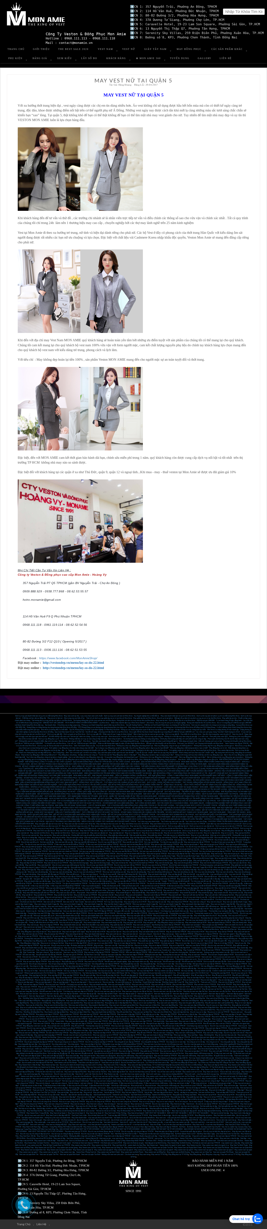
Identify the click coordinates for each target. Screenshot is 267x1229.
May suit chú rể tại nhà (92, 897)
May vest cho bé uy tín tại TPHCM (56, 863)
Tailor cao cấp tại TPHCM (184, 934)
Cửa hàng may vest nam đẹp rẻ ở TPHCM (78, 991)
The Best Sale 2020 (73, 49)
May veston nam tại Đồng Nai (155, 1152)
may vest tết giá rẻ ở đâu (219, 874)
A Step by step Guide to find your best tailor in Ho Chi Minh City (153, 973)
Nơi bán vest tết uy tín (91, 840)
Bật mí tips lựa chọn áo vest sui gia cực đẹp (149, 734)
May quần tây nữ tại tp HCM (137, 1097)
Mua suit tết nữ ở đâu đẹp (128, 888)
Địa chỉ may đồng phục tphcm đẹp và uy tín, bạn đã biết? (149, 748)
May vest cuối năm (114, 890)
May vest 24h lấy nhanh (147, 870)
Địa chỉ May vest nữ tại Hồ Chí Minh (39, 1138)
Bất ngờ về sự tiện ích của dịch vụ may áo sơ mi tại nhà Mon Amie (197, 718)
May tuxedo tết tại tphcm (106, 893)
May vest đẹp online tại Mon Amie (142, 837)
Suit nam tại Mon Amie (206, 1092)
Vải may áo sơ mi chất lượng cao (38, 968)
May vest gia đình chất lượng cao (222, 860)
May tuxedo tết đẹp (138, 893)
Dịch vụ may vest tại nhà (30, 835)
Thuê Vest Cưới (62, 1141)
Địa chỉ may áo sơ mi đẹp (60, 945)
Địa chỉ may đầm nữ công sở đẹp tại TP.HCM (137, 1131)
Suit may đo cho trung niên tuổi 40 (215, 1046)
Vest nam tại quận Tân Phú (49, 1154)
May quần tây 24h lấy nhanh (80, 867)
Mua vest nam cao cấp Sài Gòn (220, 991)
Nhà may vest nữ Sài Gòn (103, 1023)
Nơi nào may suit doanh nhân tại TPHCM (161, 879)
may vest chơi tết (235, 874)
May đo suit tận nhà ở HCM (95, 932)
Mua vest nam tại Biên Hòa (142, 1012)
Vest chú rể (142, 881)
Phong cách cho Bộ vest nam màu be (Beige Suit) (156, 1134)
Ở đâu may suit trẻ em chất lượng (156, 1083)
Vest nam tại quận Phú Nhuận (223, 1152)
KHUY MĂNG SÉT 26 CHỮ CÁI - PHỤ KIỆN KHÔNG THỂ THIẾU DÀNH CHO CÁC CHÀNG (106, 766)
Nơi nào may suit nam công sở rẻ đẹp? (136, 1081)
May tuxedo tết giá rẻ (123, 893)
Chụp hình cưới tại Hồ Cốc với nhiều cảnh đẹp (175, 1136)
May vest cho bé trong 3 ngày (100, 863)
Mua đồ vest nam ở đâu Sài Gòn (50, 991)
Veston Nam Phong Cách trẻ (86, 1152)
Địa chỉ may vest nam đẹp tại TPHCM (223, 1026)
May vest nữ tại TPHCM (192, 927)
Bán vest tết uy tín (180, 840)
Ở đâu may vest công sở (89, 874)
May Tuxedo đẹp (29, 952)
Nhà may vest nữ (45, 936)
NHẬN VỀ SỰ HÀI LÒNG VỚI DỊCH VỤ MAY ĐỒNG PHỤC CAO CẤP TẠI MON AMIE (49, 771)
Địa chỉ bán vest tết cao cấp (73, 840)
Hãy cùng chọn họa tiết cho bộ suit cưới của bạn (144, 727)
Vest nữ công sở (110, 1104)
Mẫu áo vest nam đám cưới (158, 952)
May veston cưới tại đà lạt (34, 1069)
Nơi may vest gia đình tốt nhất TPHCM (76, 854)
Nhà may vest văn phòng (224, 872)
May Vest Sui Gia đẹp (33, 1106)
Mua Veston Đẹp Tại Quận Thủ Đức (37, 1143)
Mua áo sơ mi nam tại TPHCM (218, 1012)
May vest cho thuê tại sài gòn (133, 1143)
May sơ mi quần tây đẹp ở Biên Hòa (32, 1007)
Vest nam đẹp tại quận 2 (73, 996)
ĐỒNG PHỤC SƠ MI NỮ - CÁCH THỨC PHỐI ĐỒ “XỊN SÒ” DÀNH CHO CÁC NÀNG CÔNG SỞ (199, 785)
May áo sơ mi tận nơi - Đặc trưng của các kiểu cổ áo (66, 718)
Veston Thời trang (186, 1138)
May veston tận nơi (54, 932)
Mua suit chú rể (213, 1088)
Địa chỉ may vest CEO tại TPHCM (226, 913)
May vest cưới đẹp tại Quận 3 (31, 1056)
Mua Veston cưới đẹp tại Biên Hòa (56, 1012)
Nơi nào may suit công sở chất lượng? (75, 1081)
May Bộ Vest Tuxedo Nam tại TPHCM (56, 1145)
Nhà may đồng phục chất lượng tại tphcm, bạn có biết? (189, 748)
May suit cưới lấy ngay (35, 897)
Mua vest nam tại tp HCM (207, 1095)
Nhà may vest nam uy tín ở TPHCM (105, 1035)
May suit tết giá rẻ (89, 876)
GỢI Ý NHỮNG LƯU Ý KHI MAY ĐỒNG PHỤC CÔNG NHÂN (164, 769)
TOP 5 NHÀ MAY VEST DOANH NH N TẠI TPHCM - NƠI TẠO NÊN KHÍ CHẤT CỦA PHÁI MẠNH (192, 815)
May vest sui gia (217, 854)
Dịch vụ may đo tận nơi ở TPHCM (148, 831)
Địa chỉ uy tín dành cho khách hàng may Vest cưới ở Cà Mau (81, 1065)
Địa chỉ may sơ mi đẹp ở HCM (202, 943)
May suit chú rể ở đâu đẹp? (89, 1090)
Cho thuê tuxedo (193, 899)
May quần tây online (155, 835)
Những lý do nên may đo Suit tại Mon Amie (152, 750)
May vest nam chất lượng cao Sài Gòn (136, 996)
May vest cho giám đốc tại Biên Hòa (191, 1003)
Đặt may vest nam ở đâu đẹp (111, 955)
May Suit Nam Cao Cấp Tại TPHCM (43, 1092)
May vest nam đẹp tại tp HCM (69, 1099)
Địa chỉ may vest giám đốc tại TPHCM (101, 913)
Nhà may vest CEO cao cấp (158, 913)
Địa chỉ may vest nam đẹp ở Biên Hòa (155, 1010)
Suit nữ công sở (73, 1083)
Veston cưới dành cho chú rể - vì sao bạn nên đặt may (130, 1124)
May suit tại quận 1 (225, 1079)
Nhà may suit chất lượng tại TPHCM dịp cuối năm (63, 888)
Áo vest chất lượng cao (123, 982)
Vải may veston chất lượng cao (125, 971)
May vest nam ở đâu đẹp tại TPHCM (97, 952)
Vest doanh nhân (132, 936)
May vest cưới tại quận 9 (41, 1079)
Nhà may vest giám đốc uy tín (44, 916)
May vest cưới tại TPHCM (81, 890)
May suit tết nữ (27, 895)
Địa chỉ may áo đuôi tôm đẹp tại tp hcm (217, 1131)
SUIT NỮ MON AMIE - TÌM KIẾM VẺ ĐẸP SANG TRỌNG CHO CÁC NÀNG (192, 792)
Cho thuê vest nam (130, 938)
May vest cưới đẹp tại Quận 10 (53, 1056)
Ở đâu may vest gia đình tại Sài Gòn (213, 849)
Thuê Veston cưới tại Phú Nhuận (65, 1062)
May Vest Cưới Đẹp (90, 1127)
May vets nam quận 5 (226, 934)
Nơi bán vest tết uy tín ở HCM (33, 840)
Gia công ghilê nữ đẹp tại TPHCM (153, 1042)
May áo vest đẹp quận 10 (155, 980)
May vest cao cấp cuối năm (66, 893)
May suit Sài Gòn (187, 1030)
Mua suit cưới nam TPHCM (55, 984)
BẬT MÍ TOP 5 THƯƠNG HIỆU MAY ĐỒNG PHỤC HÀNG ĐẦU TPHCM (79, 815)
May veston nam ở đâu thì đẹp (44, 1141)
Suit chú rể (207, 883)
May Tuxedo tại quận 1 (210, 1079)
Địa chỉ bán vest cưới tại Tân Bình (169, 1072)
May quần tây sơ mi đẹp (150, 1014)
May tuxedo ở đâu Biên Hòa (98, 1005)
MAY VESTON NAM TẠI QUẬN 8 (53, 1058)
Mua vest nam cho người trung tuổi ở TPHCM (37, 989)
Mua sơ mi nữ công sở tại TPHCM (45, 1102)
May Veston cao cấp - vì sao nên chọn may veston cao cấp (124, 1074)
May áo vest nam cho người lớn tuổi (80, 1017)
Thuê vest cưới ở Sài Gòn (63, 989)
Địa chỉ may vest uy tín (239, 973)
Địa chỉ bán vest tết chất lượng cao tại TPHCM (117, 840)
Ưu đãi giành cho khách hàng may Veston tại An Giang (36, 1067)
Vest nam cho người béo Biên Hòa (147, 1007)
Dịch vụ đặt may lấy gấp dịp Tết (59, 1053)
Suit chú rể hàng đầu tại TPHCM (111, 1090)
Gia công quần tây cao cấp (130, 964)
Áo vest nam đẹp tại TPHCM (63, 936)
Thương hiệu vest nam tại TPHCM (98, 1026)
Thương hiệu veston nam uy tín (186, 959)
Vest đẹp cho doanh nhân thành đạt (50, 911)
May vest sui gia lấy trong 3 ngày (188, 856)
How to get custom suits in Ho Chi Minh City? (193, 973)
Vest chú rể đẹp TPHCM (164, 1017)
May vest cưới (65, 890)
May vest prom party (132, 929)
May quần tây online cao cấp (118, 835)
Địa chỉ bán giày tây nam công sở (232, 918)
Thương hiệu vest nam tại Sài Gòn (235, 989)
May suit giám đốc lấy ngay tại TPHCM (51, 874)
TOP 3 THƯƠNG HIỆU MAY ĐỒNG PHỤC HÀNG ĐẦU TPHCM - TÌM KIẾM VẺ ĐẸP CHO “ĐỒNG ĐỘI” (77, 819)
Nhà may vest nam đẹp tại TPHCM (93, 1037)
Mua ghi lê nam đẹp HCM (155, 1023)
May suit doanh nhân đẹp (98, 984)
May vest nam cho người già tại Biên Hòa (123, 1005)
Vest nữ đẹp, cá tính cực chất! (47, 1108)
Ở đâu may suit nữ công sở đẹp (184, 1081)
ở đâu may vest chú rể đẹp (40, 886)
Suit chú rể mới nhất (148, 1090)
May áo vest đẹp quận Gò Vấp (45, 980)
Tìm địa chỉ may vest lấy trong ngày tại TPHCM (231, 847)
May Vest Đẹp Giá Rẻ (34, 1111)
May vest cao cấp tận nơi (99, 833)
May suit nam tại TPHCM (209, 936)
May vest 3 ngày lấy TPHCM (47, 870)
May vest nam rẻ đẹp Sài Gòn (111, 996)
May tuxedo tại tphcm (171, 893)
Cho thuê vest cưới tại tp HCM (111, 1143)
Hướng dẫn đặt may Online (58, 1136)
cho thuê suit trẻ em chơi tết (156, 876)
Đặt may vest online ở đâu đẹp (95, 837)
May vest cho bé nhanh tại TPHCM (141, 863)
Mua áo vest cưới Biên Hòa (103, 1007)
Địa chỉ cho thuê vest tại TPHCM (209, 959)
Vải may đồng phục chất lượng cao (213, 966)
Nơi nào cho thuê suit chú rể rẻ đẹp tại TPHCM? (62, 1090)
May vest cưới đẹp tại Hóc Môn (75, 1072)
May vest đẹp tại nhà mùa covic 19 (108, 824)
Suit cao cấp (103, 879)
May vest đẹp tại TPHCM (140, 948)
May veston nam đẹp (185, 916)
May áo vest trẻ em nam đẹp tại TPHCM (139, 1138)
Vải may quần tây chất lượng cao (149, 968)
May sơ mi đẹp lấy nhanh (142, 867)
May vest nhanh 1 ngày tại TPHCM (163, 906)
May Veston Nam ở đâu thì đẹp (29, 1065)
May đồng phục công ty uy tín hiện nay (170, 922)
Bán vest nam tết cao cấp (64, 842)
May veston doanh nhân (92, 922)
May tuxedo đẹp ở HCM (230, 950)
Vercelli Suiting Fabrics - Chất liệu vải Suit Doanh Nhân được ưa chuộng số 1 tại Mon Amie (158, 725)
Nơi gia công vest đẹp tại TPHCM (77, 966)
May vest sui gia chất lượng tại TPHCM (165, 844)
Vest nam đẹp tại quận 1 (91, 996)
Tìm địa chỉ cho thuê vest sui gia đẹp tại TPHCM (94, 849)
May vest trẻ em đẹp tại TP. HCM (171, 1051)
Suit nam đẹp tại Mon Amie (163, 1092)
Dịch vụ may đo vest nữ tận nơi (195, 828)
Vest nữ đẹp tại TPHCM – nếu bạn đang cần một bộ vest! (227, 1099)
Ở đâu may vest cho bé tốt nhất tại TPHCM (69, 844)
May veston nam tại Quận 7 (191, 925)
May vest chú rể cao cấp (232, 890)
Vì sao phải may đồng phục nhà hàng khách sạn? (121, 757)
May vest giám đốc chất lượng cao (207, 906)
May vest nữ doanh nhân (198, 911)
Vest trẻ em (190, 1104)
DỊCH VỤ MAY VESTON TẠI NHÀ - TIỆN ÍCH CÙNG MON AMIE (73, 798)
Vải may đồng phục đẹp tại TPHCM (187, 966)
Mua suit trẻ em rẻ (137, 1085)
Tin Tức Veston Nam (171, 1138)
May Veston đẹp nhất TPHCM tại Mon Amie (83, 1060)
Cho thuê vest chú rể (179, 899)
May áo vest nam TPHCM (197, 955)
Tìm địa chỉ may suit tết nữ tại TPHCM (102, 883)
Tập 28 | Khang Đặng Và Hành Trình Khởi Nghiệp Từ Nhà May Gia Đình (94, 730)
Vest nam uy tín (115, 998)
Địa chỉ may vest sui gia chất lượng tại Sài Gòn (68, 865)
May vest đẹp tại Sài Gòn (163, 936)
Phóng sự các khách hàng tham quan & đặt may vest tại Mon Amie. (144, 730)
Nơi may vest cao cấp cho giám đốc (226, 920)
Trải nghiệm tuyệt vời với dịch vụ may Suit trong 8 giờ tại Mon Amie (192, 750)
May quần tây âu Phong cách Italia (185, 1095)
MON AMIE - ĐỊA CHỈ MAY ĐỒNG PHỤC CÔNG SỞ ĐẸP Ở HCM (155, 762)
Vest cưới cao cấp (153, 881)
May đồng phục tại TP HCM (178, 1154)
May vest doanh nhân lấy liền (109, 909)
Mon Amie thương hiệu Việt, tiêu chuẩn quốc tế (214, 1049)
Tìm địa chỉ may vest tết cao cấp (171, 842)
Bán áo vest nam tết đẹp (54, 840)
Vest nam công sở (153, 911)
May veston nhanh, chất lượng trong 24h (199, 1053)
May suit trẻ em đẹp (231, 1085)
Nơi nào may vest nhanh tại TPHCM (35, 851)
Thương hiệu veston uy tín (203, 913)
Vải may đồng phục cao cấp (235, 966)
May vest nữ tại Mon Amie (166, 1099)
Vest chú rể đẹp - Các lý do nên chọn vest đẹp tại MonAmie (170, 1124)
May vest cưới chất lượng (187, 1056)
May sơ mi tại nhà (227, 833)
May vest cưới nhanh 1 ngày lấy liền (60, 906)
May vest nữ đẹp (59, 1138)
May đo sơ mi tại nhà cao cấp (152, 833)
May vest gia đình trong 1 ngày (225, 858)
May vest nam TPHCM (28, 987)
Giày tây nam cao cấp (135, 918)
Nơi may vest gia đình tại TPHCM (103, 854)
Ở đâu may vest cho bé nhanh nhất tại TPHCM (102, 844)
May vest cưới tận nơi (113, 934)
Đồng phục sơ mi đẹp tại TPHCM (206, 934)
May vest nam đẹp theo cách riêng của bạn (110, 1099)
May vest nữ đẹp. (87, 1099)
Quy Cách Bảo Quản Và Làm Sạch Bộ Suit (69, 732)
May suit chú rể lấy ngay (126, 897)
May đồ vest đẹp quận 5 (181, 975)
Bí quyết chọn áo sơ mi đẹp (223, 1056)
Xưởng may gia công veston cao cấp (216, 952)
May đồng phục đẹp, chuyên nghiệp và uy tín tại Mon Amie (118, 759)
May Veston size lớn (194, 1145)
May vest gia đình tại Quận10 (32, 847)
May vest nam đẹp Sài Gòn (183, 996)
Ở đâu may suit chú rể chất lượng (130, 1083)
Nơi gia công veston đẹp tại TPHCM (103, 966)
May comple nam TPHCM (69, 1014)
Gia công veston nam (59, 1044)
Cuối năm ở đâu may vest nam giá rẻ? (51, 899)
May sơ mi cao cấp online (200, 835)
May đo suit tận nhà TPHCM (176, 932)
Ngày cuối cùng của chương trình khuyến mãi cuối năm (87, 750)
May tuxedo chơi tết (221, 893)
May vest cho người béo (232, 1021)
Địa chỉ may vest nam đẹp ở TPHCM (40, 1028)
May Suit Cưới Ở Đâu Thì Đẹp (115, 1113)
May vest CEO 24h (46, 909)
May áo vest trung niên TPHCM (224, 1030)
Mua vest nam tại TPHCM (89, 1014)
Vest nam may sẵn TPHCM (73, 952)
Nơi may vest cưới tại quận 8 (61, 1079)
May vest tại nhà (135, 826)
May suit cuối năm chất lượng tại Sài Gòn (219, 895)
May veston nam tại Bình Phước (132, 1152)
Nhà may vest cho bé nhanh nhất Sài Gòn (131, 854)
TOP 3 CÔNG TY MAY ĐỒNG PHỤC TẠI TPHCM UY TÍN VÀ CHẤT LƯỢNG (79, 778)
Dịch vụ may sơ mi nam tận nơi (43, 828)
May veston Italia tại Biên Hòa (57, 1007)
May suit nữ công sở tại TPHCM (232, 1081)
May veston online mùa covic (101, 826)
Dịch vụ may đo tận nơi (190, 831)
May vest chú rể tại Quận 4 (144, 1079)
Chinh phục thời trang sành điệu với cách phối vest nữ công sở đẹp (183, 739)
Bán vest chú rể (68, 902)
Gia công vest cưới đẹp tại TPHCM (170, 1040)
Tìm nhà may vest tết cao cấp (201, 881)
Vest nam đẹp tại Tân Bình (69, 994)
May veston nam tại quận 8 (123, 1150)
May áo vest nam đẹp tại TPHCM (35, 961)
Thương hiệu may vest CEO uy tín (181, 913)
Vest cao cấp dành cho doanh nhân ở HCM (78, 911)
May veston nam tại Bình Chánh (108, 1152)
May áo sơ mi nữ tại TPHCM (121, 1030)
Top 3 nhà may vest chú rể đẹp (196, 821)
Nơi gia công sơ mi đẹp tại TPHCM (234, 964)
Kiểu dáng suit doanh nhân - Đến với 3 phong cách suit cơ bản (200, 741)
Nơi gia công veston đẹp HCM (128, 966)
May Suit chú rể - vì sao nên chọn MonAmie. (75, 1076)
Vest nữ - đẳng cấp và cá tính (79, 1108)
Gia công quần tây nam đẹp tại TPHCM (105, 964)
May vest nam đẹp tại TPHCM (216, 1028)
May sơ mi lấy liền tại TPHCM (163, 867)
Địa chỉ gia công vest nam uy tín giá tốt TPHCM (140, 1040)
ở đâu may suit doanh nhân (136, 879)
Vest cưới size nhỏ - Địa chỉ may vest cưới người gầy (154, 1120)
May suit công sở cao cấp (145, 897)
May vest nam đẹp (58, 913)
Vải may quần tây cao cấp (171, 968)
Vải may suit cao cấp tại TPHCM (50, 971)
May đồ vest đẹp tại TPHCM (29, 978)
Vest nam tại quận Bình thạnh (70, 1154)
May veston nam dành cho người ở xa (215, 1145)
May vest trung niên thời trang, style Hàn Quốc (158, 1046)
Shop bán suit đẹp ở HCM (102, 1033)
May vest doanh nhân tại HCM (196, 922)
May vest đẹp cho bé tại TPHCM (31, 863)
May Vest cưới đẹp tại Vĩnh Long (215, 1065)
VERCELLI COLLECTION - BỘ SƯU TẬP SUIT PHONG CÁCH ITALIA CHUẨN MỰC (51, 789)
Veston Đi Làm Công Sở (121, 1095)
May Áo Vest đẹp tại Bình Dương (209, 1111)
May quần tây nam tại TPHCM (121, 925)
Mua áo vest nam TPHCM (237, 1028)
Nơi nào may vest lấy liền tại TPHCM (125, 851)
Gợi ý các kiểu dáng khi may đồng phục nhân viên (86, 757)
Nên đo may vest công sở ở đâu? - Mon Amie (75, 741)
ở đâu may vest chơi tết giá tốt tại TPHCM (65, 886)
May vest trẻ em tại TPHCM (141, 1104)
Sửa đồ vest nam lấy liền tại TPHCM (49, 955)
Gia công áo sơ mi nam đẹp (176, 1042)
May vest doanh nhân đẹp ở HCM (197, 909)
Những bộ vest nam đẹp (153, 955)
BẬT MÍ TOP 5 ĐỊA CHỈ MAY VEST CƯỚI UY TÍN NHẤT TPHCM (131, 815)
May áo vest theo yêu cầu (177, 978)
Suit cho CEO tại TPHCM (70, 879)
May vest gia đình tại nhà (139, 860)
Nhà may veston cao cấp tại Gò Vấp (132, 1076)
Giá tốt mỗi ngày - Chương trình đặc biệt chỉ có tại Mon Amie (107, 732)
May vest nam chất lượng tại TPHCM (188, 1033)
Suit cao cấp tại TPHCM (117, 879)
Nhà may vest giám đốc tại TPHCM (139, 916)
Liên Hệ (226, 58)
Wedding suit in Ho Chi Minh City (69, 973)
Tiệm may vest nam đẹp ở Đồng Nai (192, 1005)
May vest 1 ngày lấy (81, 870)
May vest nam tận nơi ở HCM (32, 934)
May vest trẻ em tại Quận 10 (33, 927)
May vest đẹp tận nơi (116, 833)
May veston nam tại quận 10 (49, 1152)
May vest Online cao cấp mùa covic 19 (46, 826)
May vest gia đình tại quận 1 (53, 847)
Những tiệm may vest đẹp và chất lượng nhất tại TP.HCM (122, 1044)
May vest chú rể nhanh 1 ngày (116, 906)
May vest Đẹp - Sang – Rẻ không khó (201, 1035)
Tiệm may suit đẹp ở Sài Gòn (90, 1044)
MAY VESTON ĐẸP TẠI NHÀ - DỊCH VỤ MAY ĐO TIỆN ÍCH (193, 817)
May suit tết (143, 874)
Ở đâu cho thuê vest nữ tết (111, 886)
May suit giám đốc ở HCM (132, 922)
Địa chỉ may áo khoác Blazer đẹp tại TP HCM (104, 1131)
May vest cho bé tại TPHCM (74, 847)
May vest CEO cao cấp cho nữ (44, 831)
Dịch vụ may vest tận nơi (80, 833)
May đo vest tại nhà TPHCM (54, 934)
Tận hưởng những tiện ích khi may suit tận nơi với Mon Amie (94, 720)
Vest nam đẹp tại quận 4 (37, 996)
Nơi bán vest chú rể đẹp (106, 1106)
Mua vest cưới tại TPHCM (91, 888)
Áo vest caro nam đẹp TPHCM (141, 1021)
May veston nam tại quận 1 (28, 1152)
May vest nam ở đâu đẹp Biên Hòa (81, 1007)
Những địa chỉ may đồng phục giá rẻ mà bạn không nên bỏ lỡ (75, 759)
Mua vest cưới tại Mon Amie (30, 1058)
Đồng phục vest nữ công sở (121, 950)
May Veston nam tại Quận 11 (83, 1150)
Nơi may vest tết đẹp (151, 842)
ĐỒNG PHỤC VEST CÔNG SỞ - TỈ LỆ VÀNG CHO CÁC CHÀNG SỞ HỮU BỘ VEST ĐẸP (112, 782)
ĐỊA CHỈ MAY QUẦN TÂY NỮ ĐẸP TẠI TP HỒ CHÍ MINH (162, 1129)
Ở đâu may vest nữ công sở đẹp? (216, 1102)
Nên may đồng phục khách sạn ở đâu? (192, 757)
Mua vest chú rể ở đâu (110, 888)
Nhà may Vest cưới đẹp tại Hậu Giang (99, 1067)
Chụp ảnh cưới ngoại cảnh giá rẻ (203, 1136)
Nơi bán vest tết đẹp (47, 842)
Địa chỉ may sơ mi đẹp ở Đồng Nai (100, 1000)
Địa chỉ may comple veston (164, 959)
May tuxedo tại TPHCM (80, 950)
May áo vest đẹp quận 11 (136, 980)
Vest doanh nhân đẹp (138, 911)
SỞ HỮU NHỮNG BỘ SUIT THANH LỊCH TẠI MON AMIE (186, 812)
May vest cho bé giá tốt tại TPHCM (186, 863)
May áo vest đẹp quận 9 (173, 980)
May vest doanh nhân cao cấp (111, 922)
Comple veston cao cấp (78, 957)
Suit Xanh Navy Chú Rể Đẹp (141, 1095)
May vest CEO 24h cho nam (110, 831)
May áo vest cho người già (60, 1023)
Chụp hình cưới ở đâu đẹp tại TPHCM (117, 1136)
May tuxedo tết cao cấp (154, 893)
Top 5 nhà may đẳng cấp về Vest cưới (183, 1062)
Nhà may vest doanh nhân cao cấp (68, 916)
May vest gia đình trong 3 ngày (203, 858)
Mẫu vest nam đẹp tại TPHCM (136, 952)
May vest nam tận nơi (130, 934)
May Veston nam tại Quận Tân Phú (161, 1147)
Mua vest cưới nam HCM (165, 987)
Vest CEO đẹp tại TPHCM (103, 911)
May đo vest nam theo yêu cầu (225, 1035)
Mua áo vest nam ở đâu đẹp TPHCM (32, 1033)
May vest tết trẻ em (207, 888)
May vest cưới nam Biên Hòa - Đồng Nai (214, 1000)
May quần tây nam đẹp (194, 1097)
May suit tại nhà (211, 932)
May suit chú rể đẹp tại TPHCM (229, 982)
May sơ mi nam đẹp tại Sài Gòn (125, 943)
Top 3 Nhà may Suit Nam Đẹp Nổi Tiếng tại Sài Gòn (216, 1062)
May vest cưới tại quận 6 (103, 1079)
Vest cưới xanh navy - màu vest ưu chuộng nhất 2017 (164, 1074)
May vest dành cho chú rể (151, 909)
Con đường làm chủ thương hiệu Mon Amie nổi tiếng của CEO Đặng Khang (189, 727)
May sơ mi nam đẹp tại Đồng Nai (125, 1000)
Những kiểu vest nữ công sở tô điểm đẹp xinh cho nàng (38, 741)
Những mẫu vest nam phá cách (112, 1154)
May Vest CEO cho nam (122, 828)
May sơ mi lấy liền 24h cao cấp (121, 867)
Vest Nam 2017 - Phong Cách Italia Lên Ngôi (161, 1141)
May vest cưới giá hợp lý (142, 925)
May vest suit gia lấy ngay (201, 854)
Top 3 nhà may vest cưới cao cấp (172, 821)
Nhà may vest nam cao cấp (49, 994)
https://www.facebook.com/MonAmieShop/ (68, 658)
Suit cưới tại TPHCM (194, 883)
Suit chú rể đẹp (161, 1090)
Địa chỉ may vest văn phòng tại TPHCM (87, 872)
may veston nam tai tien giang (67, 1147)
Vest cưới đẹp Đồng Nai (169, 1005)
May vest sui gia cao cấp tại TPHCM (197, 842)
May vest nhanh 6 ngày (52, 858)
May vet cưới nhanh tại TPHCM (165, 1056)
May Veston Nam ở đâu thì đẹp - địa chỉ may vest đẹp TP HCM (171, 1115)
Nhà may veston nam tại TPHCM (165, 916)
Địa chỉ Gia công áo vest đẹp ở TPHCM (99, 1042)
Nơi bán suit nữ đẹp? (184, 1090)
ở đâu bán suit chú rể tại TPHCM (178, 886)
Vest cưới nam (207, 957)
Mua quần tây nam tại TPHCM (188, 1108)
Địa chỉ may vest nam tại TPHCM (220, 945)
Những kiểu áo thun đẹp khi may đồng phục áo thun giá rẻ (214, 746)
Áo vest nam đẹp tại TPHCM (226, 1136)
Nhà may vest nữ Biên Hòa (77, 1005)
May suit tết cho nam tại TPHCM (85, 895)
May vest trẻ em (234, 941)
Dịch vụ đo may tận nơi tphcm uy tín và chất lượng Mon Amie (217, 716)
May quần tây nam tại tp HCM (158, 1097)
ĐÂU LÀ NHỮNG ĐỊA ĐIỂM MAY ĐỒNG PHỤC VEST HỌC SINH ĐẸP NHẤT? (49, 782)
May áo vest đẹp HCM (214, 978)
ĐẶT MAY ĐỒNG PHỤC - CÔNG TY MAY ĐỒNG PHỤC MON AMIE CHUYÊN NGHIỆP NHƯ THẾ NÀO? (186, 775)
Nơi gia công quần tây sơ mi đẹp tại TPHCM (149, 1037)
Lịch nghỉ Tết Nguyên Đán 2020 (202, 837)
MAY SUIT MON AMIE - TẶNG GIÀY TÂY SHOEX (227, 812)
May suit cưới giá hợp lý (53, 897)
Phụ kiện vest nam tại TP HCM (76, 1131)
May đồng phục (195, 1154)
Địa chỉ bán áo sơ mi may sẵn (192, 941)
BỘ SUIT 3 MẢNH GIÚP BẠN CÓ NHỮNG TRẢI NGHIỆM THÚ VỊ (46, 766)
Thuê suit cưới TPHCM (208, 982)
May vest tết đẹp (169, 847)
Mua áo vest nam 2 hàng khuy (163, 1033)
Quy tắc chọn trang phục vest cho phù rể (217, 734)
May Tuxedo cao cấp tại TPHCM (47, 950)
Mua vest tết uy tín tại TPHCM (162, 840)
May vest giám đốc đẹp (218, 909)
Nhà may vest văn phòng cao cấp (114, 872)
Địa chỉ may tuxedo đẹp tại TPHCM (117, 948)
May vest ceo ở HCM (135, 920)
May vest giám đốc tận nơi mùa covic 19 (49, 824)
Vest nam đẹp (127, 998)
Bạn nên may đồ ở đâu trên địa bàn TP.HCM (76, 1051)
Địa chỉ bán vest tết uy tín (30, 842)
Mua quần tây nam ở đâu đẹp (29, 1097)
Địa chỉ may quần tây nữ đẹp (178, 938)
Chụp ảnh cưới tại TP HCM (230, 1154)
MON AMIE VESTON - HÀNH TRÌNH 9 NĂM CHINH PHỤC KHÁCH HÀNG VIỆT (211, 762)
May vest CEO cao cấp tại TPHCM (52, 918)
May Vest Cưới (42, 1136)
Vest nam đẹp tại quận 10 (162, 994)
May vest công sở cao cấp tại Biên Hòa (107, 1010)
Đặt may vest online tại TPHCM (166, 837)
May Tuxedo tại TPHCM (192, 950)
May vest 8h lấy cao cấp (165, 870)
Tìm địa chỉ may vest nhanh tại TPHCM (199, 847)
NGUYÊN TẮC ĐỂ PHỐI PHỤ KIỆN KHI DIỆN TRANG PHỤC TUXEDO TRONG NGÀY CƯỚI (118, 789)
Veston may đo (31, 911)
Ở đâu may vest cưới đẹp (223, 1053)
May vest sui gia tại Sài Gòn (54, 856)
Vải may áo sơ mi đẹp (104, 968)
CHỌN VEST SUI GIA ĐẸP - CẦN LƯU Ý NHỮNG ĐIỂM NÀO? (57, 812)
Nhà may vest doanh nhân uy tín (92, 916)
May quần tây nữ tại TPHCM (100, 950)
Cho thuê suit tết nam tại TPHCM (227, 899)
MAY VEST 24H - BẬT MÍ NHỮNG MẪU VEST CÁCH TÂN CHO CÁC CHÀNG (172, 794)
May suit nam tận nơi (114, 932)
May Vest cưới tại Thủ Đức (97, 1072)
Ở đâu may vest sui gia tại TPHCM (156, 849)
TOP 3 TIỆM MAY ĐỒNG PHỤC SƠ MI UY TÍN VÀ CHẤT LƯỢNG (82, 785)
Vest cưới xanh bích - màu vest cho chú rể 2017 (207, 1122)
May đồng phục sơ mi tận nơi (210, 831)
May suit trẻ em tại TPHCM (213, 1085)
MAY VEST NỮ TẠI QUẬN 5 (155, 1113)
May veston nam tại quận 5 (183, 1150)
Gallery (204, 58)
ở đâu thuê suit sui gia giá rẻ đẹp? (220, 1083)
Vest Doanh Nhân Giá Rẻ (102, 1095)
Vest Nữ (128, 49)
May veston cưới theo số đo (101, 1145)
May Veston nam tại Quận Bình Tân (33, 1150)
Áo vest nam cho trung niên (178, 952)
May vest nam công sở (198, 902)
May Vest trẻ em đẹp (177, 1104)
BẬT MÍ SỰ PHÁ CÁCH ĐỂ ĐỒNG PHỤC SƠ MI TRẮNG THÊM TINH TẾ (135, 785)
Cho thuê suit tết (173, 876)
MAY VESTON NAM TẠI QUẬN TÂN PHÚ (141, 1058)
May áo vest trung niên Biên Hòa (228, 1010)
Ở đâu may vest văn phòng (233, 870)
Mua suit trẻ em (150, 1085)
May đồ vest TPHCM (144, 1033)
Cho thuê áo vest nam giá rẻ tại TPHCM (206, 1143)
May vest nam (121, 1106)
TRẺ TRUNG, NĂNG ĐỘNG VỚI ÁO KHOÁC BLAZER (202, 782)
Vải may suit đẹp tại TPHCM (74, 971)
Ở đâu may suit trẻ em (199, 1083)
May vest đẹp (222, 916)
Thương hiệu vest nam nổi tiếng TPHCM (38, 938)
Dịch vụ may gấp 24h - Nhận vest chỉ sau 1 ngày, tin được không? (109, 734)
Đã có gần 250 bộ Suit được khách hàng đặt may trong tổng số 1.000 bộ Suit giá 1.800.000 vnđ (161, 732)
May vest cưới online (99, 890)
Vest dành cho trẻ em (111, 1122)
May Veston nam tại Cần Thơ (45, 1147)
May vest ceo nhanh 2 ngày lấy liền (223, 904)
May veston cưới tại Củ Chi (192, 1072)
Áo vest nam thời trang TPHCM (57, 1033)
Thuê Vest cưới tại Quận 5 (110, 1062)
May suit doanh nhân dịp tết (157, 874)
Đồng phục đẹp (81, 929)
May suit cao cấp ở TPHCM (161, 984)
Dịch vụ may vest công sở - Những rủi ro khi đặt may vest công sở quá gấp (171, 736)
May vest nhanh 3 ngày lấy (106, 858)
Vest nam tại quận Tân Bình (90, 1154)
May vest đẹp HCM (55, 975)
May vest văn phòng (29, 874)
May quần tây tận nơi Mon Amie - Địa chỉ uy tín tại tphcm (153, 718)
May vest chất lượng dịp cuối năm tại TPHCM (39, 893)
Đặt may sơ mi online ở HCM (220, 835)
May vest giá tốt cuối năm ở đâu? (29, 890)
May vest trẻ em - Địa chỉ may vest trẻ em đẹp (57, 1074)
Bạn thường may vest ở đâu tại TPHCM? (166, 925)
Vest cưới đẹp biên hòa (181, 1012)
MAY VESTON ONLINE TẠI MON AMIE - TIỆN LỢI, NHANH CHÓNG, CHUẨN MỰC (91, 810)
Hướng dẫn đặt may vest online (118, 837)
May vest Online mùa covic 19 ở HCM (135, 824)
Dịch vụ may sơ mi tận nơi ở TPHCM (228, 826)
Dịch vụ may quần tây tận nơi (178, 826)
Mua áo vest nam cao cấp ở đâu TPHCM (120, 1028)
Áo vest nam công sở (122, 957)
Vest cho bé (180, 847)
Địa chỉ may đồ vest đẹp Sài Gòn (108, 975)
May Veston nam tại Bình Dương (135, 1147)
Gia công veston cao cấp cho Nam (215, 1040)
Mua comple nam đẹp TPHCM (223, 1019)
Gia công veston (73, 1044)
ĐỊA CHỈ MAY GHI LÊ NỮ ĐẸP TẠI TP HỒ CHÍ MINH (120, 1129)
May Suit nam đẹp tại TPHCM (132, 1092)
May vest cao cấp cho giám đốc (76, 1021)
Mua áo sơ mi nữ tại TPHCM (210, 1108)
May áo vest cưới (145, 978)
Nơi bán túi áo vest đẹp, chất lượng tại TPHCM (55, 1040)
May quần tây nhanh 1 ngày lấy (58, 867)
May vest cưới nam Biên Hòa (167, 1003)
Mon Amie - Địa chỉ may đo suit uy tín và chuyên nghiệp (166, 723)
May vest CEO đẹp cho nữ (87, 828)
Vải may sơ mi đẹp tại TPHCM (231, 968)
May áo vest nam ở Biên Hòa (150, 1005)
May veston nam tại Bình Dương (178, 1152)
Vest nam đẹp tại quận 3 (55, 996)
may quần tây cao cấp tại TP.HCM (105, 1051)
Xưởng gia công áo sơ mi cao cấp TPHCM (107, 1040)
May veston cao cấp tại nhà (106, 1056)
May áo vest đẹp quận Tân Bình (68, 980)
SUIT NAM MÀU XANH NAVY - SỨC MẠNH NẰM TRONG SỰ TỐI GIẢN (71, 796)
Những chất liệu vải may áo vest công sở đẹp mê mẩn (88, 739)
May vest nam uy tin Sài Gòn (204, 996)
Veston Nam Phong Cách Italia (189, 1141)
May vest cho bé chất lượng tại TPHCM (214, 863)
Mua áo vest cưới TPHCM (183, 1017)
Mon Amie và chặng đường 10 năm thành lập (223, 730)
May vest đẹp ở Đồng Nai (239, 1000)
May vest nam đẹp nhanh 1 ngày (93, 906)
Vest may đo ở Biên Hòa (34, 1005)
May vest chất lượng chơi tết (127, 874)
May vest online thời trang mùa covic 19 (76, 826)
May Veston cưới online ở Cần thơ (240, 1065)
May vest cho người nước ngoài (73, 932)
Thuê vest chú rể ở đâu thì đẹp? (63, 1106)
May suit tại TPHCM (224, 984)
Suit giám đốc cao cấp (41, 879)
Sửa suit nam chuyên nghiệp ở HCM (221, 955)
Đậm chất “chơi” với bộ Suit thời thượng (122, 750)
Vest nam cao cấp (111, 945)
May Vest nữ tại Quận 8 (136, 1113)
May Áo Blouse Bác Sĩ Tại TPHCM (129, 1111)
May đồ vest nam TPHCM (211, 950)
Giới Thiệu (41, 49)
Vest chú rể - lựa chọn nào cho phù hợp (185, 1106)
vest (211, 1138)
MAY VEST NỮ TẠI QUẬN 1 (199, 1113)
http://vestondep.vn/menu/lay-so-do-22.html (73, 662)
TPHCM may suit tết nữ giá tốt (178, 881)
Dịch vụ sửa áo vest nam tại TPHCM (101, 957)
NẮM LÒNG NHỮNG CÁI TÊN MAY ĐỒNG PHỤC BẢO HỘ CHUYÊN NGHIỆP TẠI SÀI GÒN (118, 773)
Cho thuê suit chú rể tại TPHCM (31, 902)
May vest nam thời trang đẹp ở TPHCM (48, 1035)
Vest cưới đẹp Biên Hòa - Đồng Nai (145, 998)
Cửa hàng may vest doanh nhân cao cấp (175, 911)
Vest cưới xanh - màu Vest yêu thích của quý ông (202, 1074)
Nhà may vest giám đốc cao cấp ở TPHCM (132, 913)
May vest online (184, 837)
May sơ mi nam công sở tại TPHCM (125, 1102)
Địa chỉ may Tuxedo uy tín (162, 950)
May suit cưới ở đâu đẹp (120, 1049)
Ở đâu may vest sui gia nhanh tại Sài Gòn (184, 849)
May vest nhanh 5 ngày (70, 858)
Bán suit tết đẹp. (223, 876)
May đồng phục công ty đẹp (29, 943)
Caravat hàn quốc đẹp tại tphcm (191, 1131)
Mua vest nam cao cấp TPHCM (193, 1028)
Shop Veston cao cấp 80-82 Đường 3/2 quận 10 (159, 1060)
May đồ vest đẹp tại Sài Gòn (201, 975)
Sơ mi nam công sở (196, 1102)
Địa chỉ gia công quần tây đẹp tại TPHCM (38, 1042)
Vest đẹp (243, 1138)
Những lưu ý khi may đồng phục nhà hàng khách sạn (135, 746)
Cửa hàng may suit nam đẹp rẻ (77, 984)
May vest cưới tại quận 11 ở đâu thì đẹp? (233, 1076)
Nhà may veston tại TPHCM (190, 957)
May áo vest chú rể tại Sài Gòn (105, 978)
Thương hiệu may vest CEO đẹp (39, 913)
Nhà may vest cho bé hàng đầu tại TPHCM (135, 844)
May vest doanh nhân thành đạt (87, 909)
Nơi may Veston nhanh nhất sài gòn (201, 1058)
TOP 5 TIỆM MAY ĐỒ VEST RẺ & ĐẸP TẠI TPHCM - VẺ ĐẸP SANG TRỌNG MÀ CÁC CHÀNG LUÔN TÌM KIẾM (123, 812)
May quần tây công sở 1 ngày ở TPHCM (32, 867)
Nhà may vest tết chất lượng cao (85, 842)
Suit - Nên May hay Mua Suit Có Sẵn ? (124, 1134)
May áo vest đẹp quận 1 (79, 982)
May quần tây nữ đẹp (178, 1097)
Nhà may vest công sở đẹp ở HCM (79, 899)
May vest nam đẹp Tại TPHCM (30, 1037)
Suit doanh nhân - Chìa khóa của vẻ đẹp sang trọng (62, 725)
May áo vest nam (56, 952)
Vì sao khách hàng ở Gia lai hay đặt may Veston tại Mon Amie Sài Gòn (115, 1069)
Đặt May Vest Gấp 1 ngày (206, 1134)
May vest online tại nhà (121, 826)
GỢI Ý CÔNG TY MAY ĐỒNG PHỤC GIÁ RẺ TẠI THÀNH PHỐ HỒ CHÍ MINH (136, 778)
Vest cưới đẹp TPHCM (108, 1014)
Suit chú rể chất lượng (132, 1090)
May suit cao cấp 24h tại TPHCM (125, 881)
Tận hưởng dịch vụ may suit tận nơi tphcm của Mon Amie (51, 720)
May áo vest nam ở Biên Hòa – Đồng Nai (173, 998)
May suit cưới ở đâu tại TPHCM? (155, 895)
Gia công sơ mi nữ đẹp (183, 964)
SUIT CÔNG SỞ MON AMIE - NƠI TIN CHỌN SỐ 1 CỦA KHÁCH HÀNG (161, 803)
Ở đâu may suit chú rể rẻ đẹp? (77, 1085)
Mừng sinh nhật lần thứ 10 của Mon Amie (201, 723)
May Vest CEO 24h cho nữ (89, 831)
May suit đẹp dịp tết (175, 874)
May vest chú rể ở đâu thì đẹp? (159, 1106)
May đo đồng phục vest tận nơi (232, 831)
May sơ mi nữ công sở (147, 1102)
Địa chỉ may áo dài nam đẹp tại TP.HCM (95, 1134)
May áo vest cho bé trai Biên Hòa (55, 1005)
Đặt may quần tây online (138, 835)
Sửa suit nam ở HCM (30, 957)
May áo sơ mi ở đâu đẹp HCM (76, 943)
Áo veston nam (44, 957)
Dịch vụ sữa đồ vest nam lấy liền (214, 961)
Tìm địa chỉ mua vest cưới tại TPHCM (226, 881)
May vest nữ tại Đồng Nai (215, 998)
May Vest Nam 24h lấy (28, 1136)
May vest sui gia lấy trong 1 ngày (212, 856)
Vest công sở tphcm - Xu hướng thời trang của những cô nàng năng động (133, 739)
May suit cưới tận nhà (130, 932)
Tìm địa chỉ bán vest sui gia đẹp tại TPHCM (226, 842)
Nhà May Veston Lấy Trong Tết (173, 982)
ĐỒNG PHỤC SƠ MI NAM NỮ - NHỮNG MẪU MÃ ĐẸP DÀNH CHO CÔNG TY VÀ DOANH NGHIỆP (105, 787)
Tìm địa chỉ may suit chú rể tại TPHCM (131, 883)
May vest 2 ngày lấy (66, 870)
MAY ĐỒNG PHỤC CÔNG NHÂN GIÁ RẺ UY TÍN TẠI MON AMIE (116, 769)
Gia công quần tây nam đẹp (27, 1044)
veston (216, 1138)
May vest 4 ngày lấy (29, 870)
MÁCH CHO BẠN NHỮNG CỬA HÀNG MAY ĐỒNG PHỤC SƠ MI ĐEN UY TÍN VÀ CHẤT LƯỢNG (190, 789)
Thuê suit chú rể (38, 1090)
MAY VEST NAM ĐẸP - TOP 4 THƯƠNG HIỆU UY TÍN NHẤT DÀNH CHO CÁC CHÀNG (187, 798)
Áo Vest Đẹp (137, 982)
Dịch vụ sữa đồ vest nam (236, 961)
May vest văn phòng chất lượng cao (159, 872)
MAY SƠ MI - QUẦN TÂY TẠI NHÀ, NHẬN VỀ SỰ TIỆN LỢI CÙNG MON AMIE (128, 796)
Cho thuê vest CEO (128, 831)
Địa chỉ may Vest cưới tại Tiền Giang (127, 1067)
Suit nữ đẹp (148, 1092)
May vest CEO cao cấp (152, 920)
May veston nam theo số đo (81, 1145)
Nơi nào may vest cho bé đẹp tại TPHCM (183, 851)
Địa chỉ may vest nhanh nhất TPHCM (100, 865)
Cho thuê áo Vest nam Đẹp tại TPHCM (85, 1143)
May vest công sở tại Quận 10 (121, 927)
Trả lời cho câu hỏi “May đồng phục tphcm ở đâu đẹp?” (118, 755)
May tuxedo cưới (29, 950)
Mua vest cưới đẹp (72, 1056)
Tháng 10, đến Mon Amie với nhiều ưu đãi (43, 922)
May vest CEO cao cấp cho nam (67, 831)
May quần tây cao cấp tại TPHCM (125, 941)
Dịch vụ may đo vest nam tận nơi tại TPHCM (223, 828)
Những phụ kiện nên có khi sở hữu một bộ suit (58, 929)
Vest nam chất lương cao (100, 998)
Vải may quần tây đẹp (188, 968)
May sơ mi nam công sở (32, 929)
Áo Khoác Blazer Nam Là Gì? (185, 1134)
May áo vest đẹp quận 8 (191, 980)
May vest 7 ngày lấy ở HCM (203, 867)
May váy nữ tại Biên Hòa (169, 1007)
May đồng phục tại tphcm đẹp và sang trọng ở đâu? (156, 755)
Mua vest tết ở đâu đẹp (222, 837)
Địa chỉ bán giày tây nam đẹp (154, 918)
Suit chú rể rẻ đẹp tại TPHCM (196, 1088)
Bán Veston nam (152, 1145)
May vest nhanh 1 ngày (185, 906)
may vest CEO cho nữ (105, 828)
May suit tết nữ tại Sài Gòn (63, 895)
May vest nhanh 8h (44, 865)
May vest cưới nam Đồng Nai (76, 1000)
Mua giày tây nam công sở (210, 918)
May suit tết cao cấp (116, 876)
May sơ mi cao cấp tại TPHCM (148, 943)
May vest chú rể (168, 890)
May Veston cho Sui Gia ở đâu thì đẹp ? (157, 1111)
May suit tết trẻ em (72, 874)
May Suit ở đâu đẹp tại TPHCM (131, 1035)
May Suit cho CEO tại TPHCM (77, 881)
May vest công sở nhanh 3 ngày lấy (46, 904)
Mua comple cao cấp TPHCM (212, 925)
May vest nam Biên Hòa (228, 1007)
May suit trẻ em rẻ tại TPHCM (191, 1085)
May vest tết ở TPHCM (118, 847)
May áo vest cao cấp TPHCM (127, 978)
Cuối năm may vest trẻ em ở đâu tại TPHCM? (140, 899)
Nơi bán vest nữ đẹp (124, 1108)
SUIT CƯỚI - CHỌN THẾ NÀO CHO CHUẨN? (164, 782)
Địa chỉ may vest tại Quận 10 (79, 927)
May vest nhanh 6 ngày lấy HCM (225, 867)
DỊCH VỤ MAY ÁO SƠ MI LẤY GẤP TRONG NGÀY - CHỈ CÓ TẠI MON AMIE (188, 808)
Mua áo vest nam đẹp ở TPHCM (168, 1030)
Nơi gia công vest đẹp (147, 966)
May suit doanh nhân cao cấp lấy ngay (37, 881)
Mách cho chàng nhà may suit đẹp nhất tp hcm (35, 753)
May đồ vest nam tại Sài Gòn (212, 989)
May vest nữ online (58, 837)
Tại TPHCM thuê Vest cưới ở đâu (157, 1062)
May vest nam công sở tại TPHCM (57, 1104)
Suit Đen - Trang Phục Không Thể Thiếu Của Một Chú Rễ (62, 1127)
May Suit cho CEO (58, 881)
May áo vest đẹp (108, 982)
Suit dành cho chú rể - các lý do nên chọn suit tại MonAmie (134, 1118)
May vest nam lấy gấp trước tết (82, 1053)
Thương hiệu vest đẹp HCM (220, 973)
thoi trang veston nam (201, 1138)
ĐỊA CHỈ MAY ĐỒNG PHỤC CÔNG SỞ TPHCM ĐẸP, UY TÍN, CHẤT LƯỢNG (101, 762)
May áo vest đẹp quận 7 (209, 980)
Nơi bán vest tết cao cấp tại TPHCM (200, 840)
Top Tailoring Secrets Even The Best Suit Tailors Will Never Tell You (106, 973)
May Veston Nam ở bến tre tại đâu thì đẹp (70, 1067)
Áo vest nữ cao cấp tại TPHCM (207, 1104)
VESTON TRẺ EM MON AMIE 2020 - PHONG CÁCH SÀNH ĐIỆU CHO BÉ (135, 792)
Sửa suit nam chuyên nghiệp (29, 959)
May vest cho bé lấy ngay (164, 863)
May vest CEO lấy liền (235, 909)
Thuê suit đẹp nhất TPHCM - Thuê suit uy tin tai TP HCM (128, 1115)
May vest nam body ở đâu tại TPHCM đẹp (158, 1035)
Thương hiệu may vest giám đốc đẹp (221, 911)
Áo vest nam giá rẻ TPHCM (73, 955)
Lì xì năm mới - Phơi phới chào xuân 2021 (213, 736)
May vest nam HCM (182, 987)
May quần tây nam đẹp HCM (149, 941)
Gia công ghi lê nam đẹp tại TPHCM (127, 1042)
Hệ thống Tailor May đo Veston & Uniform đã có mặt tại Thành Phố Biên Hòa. (50, 998)
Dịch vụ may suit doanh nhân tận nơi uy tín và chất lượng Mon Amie (39, 716)
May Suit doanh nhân (228, 879)
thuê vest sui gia (105, 1138)
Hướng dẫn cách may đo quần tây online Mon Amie (89, 835)
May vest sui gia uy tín (231, 854)
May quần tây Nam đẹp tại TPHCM (111, 1127)
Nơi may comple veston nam (104, 959)
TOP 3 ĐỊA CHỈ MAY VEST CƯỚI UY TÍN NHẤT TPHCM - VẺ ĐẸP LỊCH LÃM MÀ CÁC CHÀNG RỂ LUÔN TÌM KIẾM (160, 819)
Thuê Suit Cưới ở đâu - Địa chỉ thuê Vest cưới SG (88, 1115)
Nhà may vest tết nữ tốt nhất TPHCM (204, 886)
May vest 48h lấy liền (130, 870)
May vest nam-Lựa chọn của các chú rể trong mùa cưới (163, 1044)
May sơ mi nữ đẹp (141, 945)
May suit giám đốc (149, 922)
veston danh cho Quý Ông (137, 1145)
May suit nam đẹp (118, 936)
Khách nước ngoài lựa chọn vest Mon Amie (187, 929)
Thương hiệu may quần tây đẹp (200, 938)
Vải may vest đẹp (187, 971)
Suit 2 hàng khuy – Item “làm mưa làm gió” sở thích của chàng (74, 753)
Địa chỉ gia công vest (83, 964)
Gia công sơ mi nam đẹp (165, 964)
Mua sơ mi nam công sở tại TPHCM (72, 1102)
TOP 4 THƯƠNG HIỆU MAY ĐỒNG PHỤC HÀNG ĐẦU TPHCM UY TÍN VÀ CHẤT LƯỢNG (140, 805)
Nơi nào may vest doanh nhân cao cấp (199, 920)
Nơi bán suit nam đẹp (200, 1090)
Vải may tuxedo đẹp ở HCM (142, 950)
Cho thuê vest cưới (164, 899)
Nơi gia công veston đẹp (164, 966)
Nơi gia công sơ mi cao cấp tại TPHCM (207, 964)
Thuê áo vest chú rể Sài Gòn (83, 978)
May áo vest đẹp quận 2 (61, 982)
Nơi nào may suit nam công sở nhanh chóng (105, 1081)
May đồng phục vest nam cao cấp (56, 927)
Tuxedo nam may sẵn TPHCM (202, 948)
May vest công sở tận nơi (74, 934)
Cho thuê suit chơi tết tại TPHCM (191, 876)
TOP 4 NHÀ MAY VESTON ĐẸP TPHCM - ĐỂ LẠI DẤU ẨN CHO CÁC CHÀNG (129, 808)
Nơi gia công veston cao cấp (54, 966)
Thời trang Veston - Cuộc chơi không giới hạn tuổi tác (122, 1046)
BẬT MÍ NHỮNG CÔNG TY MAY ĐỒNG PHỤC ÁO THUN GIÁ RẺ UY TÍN (180, 773)
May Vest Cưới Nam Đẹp (32, 1127)
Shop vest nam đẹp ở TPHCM (81, 1023)
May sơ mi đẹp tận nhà (212, 833)
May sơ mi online (44, 837)
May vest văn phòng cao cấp (183, 872)
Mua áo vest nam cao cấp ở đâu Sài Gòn (168, 991)
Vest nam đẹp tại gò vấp (87, 994)
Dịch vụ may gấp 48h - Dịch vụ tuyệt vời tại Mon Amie (66, 734)
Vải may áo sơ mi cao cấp (86, 968)
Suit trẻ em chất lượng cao (120, 1085)
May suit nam (179, 909)
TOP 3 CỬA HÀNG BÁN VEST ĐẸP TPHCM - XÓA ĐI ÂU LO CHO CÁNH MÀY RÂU (88, 817)
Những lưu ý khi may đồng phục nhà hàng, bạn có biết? (159, 757)
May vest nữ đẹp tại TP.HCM (129, 1051)
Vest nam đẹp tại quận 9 (181, 994)
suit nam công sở (87, 1083)
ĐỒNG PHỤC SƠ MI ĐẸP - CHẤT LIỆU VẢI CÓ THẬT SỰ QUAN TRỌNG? (171, 787)
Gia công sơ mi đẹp (36, 966)
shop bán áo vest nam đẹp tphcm (147, 1028)
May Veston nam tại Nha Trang (90, 1147)
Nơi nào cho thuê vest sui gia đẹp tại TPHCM (215, 851)
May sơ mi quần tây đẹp (202, 1019)
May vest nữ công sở (32, 876)
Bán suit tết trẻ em (210, 876)
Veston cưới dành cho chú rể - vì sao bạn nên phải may (40, 1076)
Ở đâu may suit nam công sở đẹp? (208, 1081)
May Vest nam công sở (95, 1104)
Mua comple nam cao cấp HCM (59, 1026)
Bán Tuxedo (79, 902)
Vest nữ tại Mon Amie (211, 929)
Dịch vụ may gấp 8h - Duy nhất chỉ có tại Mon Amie (183, 734)
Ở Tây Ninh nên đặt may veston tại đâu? (224, 1067)
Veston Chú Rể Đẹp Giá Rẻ (161, 1095)
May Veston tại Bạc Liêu (50, 1065)
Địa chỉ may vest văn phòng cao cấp (210, 870)
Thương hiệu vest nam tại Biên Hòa (32, 1010)
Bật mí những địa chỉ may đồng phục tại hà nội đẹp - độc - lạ (46, 750)
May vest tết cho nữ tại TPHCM (226, 888)
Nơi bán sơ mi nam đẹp (27, 1108)
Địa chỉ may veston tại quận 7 (83, 1079)
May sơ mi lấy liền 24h (183, 867)
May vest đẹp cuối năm (51, 890)
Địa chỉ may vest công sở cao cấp (195, 897)
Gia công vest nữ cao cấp (193, 1040)
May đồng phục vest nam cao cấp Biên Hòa (67, 1003)
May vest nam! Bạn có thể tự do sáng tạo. (191, 1099)
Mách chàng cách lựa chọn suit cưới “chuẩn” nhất (196, 753)
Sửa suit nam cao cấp (85, 959)
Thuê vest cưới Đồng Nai (190, 1000)
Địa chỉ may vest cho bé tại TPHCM (155, 865)
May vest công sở (54, 961)
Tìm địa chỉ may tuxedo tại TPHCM (74, 883)
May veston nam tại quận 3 (223, 1150)
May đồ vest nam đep (146, 975)
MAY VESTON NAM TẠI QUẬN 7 (78, 1058)
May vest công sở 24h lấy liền (135, 876)
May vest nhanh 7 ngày (35, 858)
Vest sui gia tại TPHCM (115, 929)
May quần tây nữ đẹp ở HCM (86, 941)
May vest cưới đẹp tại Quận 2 (190, 1079)
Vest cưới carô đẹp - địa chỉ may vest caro (204, 1118)
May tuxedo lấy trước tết (188, 893)
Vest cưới (77, 906)
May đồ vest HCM (77, 1026)
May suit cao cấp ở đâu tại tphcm (100, 881)
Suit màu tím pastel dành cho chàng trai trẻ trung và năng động (213, 725)
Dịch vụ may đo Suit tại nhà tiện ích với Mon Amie (54, 746)
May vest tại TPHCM (225, 932)
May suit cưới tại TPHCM (141, 984)
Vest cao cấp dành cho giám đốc (215, 941)
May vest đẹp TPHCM (71, 975)
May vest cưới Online (205, 1056)
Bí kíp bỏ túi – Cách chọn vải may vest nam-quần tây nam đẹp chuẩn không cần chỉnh (73, 1046)
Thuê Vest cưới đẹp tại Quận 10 (89, 1062)
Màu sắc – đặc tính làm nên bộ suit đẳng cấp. (76, 1095)
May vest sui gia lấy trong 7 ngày (163, 856)
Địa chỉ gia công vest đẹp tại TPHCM (62, 964)
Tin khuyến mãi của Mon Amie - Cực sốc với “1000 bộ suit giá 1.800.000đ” (70, 743)
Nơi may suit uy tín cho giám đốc (173, 920)
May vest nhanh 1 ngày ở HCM (139, 906)
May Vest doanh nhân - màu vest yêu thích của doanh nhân (92, 1118)
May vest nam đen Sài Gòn (87, 987)
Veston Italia (59, 1021)
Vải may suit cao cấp (105, 971)
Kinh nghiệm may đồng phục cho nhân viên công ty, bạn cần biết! (71, 748)
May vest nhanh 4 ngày (87, 858)
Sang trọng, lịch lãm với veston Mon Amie (167, 927)
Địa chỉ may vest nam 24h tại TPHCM (127, 865)
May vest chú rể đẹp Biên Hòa (208, 1007)
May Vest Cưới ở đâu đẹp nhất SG (58, 1115)
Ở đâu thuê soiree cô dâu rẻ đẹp (54, 1085)
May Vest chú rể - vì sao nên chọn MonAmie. (208, 1124)
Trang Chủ (16, 49)
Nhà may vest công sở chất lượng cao (168, 897)
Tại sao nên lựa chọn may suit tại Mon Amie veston (93, 1049)
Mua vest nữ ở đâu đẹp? (67, 1097)
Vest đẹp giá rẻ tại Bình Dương (155, 1143)
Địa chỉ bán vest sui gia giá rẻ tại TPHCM (183, 865)
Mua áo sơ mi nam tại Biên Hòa (144, 1003)
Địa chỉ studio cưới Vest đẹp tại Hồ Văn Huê (37, 1062)
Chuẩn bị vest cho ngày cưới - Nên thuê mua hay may (41, 1051)
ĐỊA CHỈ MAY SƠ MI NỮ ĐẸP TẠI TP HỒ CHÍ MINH (203, 1129)
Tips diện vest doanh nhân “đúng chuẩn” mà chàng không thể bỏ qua (115, 741)
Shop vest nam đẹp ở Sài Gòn (112, 989)
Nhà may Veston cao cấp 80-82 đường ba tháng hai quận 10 (121, 1060)
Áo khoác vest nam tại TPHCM (82, 945)
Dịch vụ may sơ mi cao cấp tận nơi (202, 826)
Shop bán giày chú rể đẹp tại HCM (167, 1131)
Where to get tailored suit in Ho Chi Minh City (40, 973)
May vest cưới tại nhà (87, 1056)
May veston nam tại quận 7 (143, 1150)
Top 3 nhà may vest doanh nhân (148, 821)
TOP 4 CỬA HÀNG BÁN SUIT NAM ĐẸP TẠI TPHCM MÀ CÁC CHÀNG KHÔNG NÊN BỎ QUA (92, 801)
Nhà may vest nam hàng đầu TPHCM (124, 1026)
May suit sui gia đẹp (61, 1088)
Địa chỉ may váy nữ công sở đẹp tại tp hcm (35, 1134)
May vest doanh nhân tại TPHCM (219, 922)
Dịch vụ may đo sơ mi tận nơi (65, 828)
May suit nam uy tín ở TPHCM (205, 984)
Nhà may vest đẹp (180, 1035)
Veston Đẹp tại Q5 (92, 1138)
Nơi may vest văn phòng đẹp (205, 872)
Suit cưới (182, 883)
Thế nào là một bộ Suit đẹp (219, 1113)
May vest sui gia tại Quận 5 (95, 856)
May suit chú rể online (109, 897)
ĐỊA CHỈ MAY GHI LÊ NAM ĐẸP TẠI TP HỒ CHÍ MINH (79, 1129)
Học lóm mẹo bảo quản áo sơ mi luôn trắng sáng (201, 1044)
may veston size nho (34, 1145)
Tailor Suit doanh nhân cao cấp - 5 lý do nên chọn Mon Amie (94, 746)
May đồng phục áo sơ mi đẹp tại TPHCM (152, 938)
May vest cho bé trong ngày (79, 863)
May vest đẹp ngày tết (191, 888)
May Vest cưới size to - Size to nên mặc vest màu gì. (221, 1072)
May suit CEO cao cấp (31, 918)
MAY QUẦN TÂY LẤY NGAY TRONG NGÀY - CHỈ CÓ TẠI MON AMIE (80, 805)
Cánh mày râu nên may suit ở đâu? (184, 1049)
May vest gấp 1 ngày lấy (107, 1108)
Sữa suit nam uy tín (229, 959)
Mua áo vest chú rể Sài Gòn (67, 987)
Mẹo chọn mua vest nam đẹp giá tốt (184, 1111)
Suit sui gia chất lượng (88, 1088)
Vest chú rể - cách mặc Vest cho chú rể (89, 1074)
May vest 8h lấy (30, 865)
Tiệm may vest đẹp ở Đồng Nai (29, 1000)
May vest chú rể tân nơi (228, 929)
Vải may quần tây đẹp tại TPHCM (125, 968)
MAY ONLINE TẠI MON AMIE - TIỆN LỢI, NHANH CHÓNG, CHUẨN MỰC (119, 775)
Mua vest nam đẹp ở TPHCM (133, 955)
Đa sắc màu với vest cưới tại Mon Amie (77, 1035)
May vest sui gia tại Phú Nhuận (117, 856)
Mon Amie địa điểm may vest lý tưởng (95, 925)
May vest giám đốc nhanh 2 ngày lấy (34, 906)
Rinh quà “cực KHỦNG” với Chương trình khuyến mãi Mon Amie (200, 743)
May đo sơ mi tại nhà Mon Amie (175, 833)
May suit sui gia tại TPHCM (42, 1088)
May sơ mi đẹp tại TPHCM (49, 925)
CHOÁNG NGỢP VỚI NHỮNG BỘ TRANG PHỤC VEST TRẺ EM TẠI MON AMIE (188, 796)
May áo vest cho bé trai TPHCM (144, 1030)
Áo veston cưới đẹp (47, 959)
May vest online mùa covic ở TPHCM (192, 824)
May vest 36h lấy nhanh (97, 870)
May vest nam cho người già (104, 1017)
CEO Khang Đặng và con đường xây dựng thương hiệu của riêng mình (102, 727)
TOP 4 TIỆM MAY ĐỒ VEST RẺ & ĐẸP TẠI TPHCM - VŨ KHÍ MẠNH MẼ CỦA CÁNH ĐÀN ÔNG (99, 803)
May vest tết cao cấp (155, 847)
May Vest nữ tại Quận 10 (94, 1113)
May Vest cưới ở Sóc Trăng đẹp (115, 1065)
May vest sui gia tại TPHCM (33, 856)
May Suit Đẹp (177, 950)
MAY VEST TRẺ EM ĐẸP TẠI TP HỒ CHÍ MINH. (46, 1131)
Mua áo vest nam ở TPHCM (56, 1017)
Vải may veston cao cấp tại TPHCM (167, 971)
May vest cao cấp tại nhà (61, 835)
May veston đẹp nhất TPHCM (65, 959)
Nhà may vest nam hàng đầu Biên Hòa (59, 1010)
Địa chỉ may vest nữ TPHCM (99, 1030)
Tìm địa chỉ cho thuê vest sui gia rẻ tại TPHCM (59, 849)
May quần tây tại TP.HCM (149, 1051)
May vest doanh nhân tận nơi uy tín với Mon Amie (178, 716)
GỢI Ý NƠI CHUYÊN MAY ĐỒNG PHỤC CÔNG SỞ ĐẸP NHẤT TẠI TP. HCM (104, 780)
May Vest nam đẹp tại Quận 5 (123, 1079)
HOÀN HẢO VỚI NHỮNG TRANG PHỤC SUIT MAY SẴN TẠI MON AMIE (45, 775)
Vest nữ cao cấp (240, 943)
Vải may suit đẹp (91, 971)
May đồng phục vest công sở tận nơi (34, 932)
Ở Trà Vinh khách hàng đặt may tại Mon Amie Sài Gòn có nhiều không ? (177, 1065)
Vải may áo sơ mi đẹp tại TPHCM (64, 968)
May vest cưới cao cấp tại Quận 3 (167, 1079)
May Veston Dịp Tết (192, 982)
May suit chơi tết (189, 874)
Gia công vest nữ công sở (82, 1040)
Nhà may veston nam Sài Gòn (142, 959)
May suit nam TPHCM (46, 1021)
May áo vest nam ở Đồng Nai (169, 1000)
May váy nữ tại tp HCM (105, 1097)
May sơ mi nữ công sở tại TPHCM (98, 1102)
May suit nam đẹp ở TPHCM (183, 984)
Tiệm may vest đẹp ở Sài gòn (231, 1014)
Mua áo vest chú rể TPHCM (57, 1019)
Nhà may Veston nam (208, 1141)
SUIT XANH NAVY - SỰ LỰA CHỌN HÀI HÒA (183, 778)
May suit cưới (120, 895)
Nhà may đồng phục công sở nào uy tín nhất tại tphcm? (173, 746)
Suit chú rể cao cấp (236, 883)
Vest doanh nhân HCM (147, 987)
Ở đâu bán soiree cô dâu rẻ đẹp (31, 1085)
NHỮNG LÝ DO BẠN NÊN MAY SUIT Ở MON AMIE (223, 819)
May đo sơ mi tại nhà (195, 833)
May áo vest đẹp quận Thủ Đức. (234, 978)
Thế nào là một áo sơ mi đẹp (106, 1111)
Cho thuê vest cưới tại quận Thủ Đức (230, 1141)
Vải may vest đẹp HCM (145, 971)
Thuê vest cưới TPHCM (41, 1023)
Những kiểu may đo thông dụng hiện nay (216, 927)
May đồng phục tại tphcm (203, 1115)
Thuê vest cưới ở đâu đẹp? (100, 927)
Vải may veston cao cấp (202, 971)
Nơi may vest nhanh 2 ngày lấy (170, 904)
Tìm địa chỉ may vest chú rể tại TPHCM (47, 883)
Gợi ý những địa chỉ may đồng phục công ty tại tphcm (158, 759)
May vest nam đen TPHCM (77, 1019)
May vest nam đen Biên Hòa (94, 1003)
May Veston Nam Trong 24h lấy (37, 1113)
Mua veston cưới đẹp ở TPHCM (47, 1014)
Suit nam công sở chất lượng (161, 1081)
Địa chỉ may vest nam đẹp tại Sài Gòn (107, 991)
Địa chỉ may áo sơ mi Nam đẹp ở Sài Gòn (140, 1127)
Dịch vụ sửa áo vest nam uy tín (224, 957)
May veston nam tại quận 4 (203, 1150)
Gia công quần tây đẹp (148, 964)
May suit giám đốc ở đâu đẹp (210, 879)
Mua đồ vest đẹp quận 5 (164, 975)
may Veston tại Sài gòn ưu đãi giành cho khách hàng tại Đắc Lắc (67, 1069)
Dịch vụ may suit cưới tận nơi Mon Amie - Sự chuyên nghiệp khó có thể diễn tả (131, 716)
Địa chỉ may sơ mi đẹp (198, 1012)
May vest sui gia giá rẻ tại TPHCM (212, 844)
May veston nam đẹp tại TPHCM (177, 918)
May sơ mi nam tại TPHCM (28, 936)
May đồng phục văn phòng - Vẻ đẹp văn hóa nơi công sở (77, 755)
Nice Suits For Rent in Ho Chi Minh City (94, 980)
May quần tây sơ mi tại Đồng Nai (53, 1000)
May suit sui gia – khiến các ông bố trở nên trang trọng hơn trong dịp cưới (47, 1049)
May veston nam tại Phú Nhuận (184, 1076)
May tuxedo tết (91, 893)
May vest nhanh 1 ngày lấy (145, 858)
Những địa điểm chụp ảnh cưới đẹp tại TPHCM (85, 1136)
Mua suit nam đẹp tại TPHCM (33, 984)
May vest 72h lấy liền (114, 870)
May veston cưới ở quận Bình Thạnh (159, 1076)
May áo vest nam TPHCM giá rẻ (142, 957)
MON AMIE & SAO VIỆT (82, 775)
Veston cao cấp (106, 936)
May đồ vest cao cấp (47, 978)
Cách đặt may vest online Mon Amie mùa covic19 (224, 824)
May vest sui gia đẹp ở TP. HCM (196, 1051)
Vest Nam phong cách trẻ (75, 1138)
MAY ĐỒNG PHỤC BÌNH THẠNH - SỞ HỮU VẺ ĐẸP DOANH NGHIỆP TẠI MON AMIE (114, 771)
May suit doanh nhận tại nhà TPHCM (152, 932)
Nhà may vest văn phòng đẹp (38, 872)
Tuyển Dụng (179, 58)
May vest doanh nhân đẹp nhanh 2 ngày (195, 904)
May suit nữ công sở (43, 1083)
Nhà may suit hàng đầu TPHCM (119, 984)
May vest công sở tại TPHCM (177, 902)
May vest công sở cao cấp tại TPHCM (68, 876)
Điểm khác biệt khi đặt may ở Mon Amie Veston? (128, 723)
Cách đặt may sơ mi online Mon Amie (176, 835)
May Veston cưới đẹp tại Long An (212, 1069)
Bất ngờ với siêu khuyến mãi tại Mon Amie (161, 743)
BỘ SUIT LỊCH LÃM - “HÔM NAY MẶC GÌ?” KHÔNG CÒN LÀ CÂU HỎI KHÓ (126, 798)
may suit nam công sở (59, 1083)
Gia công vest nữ (44, 1044)
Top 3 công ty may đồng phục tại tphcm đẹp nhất (111, 748)
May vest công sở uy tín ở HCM (135, 902)
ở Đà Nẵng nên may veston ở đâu (188, 1069)
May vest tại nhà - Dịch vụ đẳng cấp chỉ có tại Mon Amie (175, 720)
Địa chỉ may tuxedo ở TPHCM (225, 948)
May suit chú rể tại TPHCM (73, 897)
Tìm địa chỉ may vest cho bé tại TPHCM (39, 844)
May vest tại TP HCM (159, 1154)
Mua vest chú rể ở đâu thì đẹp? (86, 1106)
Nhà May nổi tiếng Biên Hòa (33, 1012)
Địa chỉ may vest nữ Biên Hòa (204, 1010)
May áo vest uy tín (95, 982)
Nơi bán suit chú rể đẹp (155, 1088)
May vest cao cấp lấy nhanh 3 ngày (235, 902)
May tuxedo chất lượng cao (53, 948)
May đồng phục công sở (210, 1154)
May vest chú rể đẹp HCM (128, 987)
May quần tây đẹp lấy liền (100, 867)
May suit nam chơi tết (105, 895)
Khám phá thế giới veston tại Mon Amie (145, 1053)
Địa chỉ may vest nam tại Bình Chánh (106, 1076)
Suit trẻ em (243, 1085)
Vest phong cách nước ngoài (61, 1143)
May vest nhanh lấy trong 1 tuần (236, 856)
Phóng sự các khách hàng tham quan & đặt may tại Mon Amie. (103, 725)
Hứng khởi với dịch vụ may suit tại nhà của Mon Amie (136, 720)
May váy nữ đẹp (120, 1097)
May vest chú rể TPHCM (145, 1017)
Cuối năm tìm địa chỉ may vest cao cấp (222, 897)
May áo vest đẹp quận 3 (43, 982)
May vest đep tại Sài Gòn (38, 975)
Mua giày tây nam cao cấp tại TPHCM (112, 918)
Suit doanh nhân (158, 1021)
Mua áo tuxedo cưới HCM (193, 1023)
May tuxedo (81, 893)
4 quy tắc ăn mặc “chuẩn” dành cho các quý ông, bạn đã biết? (156, 753)
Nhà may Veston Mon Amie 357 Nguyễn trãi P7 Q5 (195, 1060)
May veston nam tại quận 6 (163, 1150)
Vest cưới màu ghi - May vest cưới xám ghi (44, 1120)
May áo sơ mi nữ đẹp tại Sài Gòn (52, 943)
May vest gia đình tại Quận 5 (55, 860)
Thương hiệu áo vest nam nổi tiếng (175, 955)
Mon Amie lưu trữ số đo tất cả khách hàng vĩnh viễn (112, 1053)
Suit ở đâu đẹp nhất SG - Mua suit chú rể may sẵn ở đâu (40, 1095)
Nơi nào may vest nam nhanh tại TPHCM (63, 851)
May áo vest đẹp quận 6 (226, 980)
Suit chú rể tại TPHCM (220, 883)
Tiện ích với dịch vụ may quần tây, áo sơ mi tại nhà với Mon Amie (109, 718)
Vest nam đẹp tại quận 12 (127, 994)
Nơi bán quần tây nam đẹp (227, 1106)
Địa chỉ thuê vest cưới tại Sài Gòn (172, 1053)
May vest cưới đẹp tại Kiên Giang (139, 1065)
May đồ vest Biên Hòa (124, 1012)
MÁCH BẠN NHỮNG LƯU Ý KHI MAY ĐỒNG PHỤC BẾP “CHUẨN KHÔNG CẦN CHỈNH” (180, 771)
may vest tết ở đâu (202, 874)
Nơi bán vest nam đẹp (140, 1108)
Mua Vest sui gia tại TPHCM (229, 1104)
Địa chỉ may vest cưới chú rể (234, 1033)
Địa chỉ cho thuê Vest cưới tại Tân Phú (142, 1072)
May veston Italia (172, 1021)
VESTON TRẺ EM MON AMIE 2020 (115, 764)
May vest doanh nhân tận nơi (131, 909)
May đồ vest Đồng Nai (197, 998)
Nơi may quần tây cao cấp (113, 938)
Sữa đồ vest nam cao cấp (171, 961)
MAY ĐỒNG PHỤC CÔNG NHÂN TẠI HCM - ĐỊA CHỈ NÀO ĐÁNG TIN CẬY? (63, 769)
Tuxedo (164, 881)
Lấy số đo (89, 58)
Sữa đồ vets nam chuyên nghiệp (116, 961)
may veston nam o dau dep (230, 1143)
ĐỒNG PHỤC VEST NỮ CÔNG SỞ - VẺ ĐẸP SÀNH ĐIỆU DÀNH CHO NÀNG (162, 780)
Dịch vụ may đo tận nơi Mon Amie (171, 828)
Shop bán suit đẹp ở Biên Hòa (80, 1012)
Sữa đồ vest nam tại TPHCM (192, 961)
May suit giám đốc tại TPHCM (188, 879)
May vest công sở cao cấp (157, 902)
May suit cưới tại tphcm (134, 895)
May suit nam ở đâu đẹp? (235, 1090)
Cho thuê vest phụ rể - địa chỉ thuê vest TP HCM (78, 1120)
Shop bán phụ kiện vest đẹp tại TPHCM (166, 1019)
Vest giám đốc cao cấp (228, 906)
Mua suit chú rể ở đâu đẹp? (136, 1088)
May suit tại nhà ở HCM (196, 932)
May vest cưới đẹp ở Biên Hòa (236, 1069)
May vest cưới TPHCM (36, 1017)
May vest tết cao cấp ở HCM (133, 842)
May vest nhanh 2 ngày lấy (126, 858)
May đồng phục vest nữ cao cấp (81, 1033)
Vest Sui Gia (47, 1106)
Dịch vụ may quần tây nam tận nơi (155, 826)
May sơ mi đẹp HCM (176, 945)
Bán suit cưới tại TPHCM (94, 902)
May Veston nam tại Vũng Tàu (112, 1147)
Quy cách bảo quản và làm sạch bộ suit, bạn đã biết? (116, 753)
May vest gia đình (162, 858)
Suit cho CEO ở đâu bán (89, 879)
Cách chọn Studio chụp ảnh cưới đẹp (144, 1136)
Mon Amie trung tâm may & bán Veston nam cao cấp (48, 1060)
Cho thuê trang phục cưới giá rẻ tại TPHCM (214, 865)
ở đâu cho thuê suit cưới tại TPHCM (153, 886)
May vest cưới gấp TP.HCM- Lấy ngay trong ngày (226, 1051)
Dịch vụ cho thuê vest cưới (78, 1141)
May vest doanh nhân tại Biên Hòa (103, 1012)
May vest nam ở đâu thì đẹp (187, 1014)
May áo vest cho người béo (119, 1019)
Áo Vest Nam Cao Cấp (92, 955)
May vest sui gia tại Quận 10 (75, 856)
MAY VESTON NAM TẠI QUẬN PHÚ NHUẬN (108, 1058)
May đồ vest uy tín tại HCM (221, 975)
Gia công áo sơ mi (212, 1042)
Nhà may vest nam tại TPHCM (76, 938)
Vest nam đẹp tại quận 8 (199, 994)
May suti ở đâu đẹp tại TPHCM (223, 1017)
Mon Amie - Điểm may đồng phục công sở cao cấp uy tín (198, 759)
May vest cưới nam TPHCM (99, 1019)
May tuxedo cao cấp (236, 893)
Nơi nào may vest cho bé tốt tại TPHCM (154, 851)
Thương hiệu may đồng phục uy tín (35, 941)
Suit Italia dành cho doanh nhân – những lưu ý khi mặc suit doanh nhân (45, 1118)
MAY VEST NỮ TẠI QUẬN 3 (177, 1113)
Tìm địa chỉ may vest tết (107, 874)
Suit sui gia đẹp (74, 1088)
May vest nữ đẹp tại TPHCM (48, 1099)
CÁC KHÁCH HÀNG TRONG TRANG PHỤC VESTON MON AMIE (117, 794)
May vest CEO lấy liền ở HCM (65, 909)
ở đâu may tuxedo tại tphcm (91, 886)
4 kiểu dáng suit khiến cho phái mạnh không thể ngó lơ (159, 741)
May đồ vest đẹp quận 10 (129, 975)
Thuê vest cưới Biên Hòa (187, 1007)
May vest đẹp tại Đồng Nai (199, 1067)
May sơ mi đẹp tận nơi (133, 833)
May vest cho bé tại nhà (120, 863)
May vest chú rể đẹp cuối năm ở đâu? (210, 890)
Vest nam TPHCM (118, 952)
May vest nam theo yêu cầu (227, 987)
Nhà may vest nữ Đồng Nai (148, 1000)
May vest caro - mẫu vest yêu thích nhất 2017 (172, 1118)
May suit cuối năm (175, 895)
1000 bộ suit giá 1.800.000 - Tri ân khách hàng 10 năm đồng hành (219, 720)
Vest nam (94, 1108)
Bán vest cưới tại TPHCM (53, 902)
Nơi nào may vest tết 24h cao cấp (97, 847)
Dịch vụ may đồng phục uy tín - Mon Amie (53, 739)
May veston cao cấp (138, 1023)
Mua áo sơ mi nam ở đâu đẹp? (232, 1108)
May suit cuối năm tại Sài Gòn (193, 895)
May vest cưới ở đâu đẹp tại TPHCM (120, 1037)
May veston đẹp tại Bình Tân (118, 1072)
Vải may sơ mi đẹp (31, 971)
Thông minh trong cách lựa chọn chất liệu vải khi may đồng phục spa (199, 755)
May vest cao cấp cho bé (238, 863)
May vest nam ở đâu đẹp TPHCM (129, 1014)
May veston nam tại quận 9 (103, 1150)
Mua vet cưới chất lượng (125, 1056)
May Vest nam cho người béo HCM (188, 989)
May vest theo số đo (119, 1145)
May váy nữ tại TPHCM (121, 1023)
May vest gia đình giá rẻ (201, 860)
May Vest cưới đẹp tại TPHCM (151, 890)
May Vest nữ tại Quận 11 (76, 1113)
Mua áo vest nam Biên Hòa (131, 1010)
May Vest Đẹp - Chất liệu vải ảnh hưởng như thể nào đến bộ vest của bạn (69, 1111)
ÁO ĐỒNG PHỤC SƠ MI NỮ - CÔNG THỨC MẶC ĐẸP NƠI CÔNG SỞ (80, 792)
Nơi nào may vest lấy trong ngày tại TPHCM (95, 851)
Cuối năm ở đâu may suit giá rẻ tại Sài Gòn (107, 899)
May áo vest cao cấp (159, 978)
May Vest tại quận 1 (240, 1079)
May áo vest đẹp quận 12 (118, 980)
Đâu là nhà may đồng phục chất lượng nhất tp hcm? (39, 755)
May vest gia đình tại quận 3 (75, 860)
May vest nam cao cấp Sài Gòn (162, 996)
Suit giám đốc (27, 879)
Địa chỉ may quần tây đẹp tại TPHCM (61, 941)
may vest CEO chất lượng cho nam (145, 828)
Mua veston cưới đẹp (80, 1030)
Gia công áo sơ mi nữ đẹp (196, 1042)
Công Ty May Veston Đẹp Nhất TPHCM (130, 1141)
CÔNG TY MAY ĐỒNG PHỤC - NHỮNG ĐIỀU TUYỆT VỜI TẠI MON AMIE (46, 780)
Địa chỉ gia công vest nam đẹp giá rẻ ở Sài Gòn (207, 1037)
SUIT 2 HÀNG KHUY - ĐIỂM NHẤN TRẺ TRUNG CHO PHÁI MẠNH (146, 817)
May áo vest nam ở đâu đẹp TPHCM (204, 987)
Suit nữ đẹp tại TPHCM (112, 1092)
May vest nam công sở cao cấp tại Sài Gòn (137, 991)
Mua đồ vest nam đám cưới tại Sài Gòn (160, 989)
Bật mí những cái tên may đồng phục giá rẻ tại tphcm (225, 757)
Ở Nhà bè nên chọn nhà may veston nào (49, 1072)
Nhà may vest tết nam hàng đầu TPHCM (233, 886)
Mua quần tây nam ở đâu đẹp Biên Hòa (118, 1003)
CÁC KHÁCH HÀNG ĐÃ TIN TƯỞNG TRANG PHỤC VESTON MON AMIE (157, 764)
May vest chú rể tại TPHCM (185, 890)
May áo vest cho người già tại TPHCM (87, 989)
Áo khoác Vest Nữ (193, 1127)
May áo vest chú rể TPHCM (36, 1019)
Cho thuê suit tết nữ (207, 899)
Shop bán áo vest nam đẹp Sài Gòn (195, 991)
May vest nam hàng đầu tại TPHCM (86, 936)
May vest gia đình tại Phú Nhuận (118, 860)
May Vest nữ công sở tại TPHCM (31, 1104)
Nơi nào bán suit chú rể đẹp (229, 1088)
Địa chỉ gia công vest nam (38, 964)
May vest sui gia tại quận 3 (189, 844)
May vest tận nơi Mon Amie (40, 833)
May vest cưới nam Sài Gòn (108, 987)
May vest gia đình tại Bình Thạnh (161, 860)
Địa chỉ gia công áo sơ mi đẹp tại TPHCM (69, 1042)
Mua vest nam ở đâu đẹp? (86, 1097)
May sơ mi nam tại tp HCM (233, 1097)
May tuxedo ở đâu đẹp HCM (180, 948)
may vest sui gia (117, 1138)
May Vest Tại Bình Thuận (239, 1145)
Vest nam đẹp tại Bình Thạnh (107, 994)
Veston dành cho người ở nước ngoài (172, 1145)
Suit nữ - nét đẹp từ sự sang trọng (185, 1092)
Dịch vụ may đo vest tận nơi (171, 831)
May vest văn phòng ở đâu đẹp (185, 870)
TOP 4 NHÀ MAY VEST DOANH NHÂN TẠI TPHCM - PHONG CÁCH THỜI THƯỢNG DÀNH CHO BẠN (61, 808)
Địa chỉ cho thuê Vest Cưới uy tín (132, 1062)
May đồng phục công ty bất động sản (224, 938)
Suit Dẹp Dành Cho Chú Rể (210, 1127)
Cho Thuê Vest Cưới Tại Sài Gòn (227, 1134)
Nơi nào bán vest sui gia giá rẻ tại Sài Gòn (47, 854)
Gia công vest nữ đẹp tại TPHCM (178, 1037)
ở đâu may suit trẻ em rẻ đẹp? (179, 1083)
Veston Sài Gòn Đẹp (49, 1037)
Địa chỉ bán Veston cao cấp (224, 1058)
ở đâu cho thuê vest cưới (130, 886)
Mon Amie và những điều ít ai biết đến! (54, 730)
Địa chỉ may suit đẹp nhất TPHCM (186, 1120)
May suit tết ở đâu (47, 876)
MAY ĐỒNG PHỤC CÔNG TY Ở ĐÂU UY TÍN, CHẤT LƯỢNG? (48, 762)
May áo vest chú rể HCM (47, 987)
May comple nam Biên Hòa (124, 1007)
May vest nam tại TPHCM (159, 948)
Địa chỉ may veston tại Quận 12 (207, 1076)
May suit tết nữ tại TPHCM (43, 895)
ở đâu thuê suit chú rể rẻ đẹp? (99, 1085)
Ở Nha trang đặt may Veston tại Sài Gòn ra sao (158, 1069)
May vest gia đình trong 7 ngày (180, 858)
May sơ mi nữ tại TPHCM (213, 1097)
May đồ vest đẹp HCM (64, 978)
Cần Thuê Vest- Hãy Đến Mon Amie (102, 1141)
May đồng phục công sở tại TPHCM (185, 936)
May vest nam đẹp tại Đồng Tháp (153, 1067)
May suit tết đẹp (102, 876)
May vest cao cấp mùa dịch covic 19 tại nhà (80, 824)
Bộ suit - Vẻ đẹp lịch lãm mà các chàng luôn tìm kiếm (187, 730)
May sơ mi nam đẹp (182, 943)
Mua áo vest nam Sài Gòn (29, 994)
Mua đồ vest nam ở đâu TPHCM (173, 1026)
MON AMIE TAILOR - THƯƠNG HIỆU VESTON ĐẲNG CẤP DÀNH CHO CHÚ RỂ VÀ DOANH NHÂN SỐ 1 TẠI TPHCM (172, 801)
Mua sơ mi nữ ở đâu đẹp (49, 1097)
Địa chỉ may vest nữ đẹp (160, 1104)
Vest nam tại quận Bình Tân (28, 1154)
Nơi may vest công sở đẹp (113, 902)
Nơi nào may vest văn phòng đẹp (60, 872)
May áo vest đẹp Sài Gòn (196, 978)
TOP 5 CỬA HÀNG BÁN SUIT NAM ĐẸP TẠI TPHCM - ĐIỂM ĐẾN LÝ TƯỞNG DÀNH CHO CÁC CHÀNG (162, 810)
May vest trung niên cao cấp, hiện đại (189, 1046)
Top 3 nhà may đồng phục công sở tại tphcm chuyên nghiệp (46, 757)
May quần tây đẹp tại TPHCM (170, 941)
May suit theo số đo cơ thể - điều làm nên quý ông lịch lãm (150, 1049)
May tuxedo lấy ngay (205, 893)
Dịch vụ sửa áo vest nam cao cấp (167, 957)
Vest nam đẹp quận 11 (145, 994)
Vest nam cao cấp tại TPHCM (76, 913)
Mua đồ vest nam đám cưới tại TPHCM (217, 1023)
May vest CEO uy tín (82, 920)
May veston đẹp (242, 948)
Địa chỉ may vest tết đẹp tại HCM (109, 842)
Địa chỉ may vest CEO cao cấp (36, 920)
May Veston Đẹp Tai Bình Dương (179, 1143)
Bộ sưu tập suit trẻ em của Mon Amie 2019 (156, 929)
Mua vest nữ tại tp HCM (226, 1095)
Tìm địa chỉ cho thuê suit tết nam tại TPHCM (162, 883)
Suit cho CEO (55, 879)
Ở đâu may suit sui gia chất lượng (106, 1083)
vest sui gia (158, 1138)
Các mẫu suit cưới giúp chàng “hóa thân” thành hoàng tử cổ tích (218, 732)
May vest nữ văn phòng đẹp (136, 872)
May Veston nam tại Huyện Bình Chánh (188, 1147)
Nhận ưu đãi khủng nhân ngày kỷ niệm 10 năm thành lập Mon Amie (121, 743)
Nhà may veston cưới (123, 959)
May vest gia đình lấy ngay (183, 860)
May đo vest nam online (75, 837)
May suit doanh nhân (239, 922)
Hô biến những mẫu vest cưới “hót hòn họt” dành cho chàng (69, 736)
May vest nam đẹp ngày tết (137, 847)
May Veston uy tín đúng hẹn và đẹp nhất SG (172, 1058)
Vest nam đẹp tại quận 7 (217, 994)
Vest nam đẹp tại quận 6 (235, 994)
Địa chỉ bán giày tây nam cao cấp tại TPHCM (82, 918)
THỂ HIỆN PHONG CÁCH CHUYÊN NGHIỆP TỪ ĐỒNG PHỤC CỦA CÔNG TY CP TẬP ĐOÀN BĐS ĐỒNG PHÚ (183, 766)
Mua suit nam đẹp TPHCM (98, 1021)
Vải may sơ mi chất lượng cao (208, 968)
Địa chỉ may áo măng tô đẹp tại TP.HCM (66, 1134)
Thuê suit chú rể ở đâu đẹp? (116, 1088)
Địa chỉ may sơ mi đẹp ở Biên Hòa (218, 1005)
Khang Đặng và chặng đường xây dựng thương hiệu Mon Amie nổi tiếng (52, 727)
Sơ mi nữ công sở (181, 1102)
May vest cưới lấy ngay (130, 890)
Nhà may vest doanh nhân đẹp (115, 916)
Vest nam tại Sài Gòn (95, 938)
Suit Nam (182, 1127)
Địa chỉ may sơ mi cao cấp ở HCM (100, 943)
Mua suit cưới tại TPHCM (173, 888)
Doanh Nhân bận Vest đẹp (152, 982)
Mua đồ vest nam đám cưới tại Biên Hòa (219, 1003)
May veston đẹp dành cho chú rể (205, 916)
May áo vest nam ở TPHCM (125, 1017)
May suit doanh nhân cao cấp (170, 1028)
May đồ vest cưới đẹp (87, 975)
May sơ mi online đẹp (29, 837)
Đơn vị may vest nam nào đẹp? (68, 1037)
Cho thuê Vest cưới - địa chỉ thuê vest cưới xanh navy (115, 1120)
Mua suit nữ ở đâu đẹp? (217, 1090)
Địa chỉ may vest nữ (146, 936)
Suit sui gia (101, 1088)
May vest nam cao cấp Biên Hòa (181, 1010)
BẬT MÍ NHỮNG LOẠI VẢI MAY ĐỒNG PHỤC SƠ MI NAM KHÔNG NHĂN (64, 794)
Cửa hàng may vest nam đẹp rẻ (198, 1026)
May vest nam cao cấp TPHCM (94, 1028)
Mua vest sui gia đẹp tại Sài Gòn (179, 854)
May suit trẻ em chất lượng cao (168, 1085)
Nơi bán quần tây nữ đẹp (208, 1106)
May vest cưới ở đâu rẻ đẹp (213, 1033)
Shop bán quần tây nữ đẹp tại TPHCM (162, 1108)
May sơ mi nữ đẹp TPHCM (223, 943)
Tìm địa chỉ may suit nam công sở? (48, 1081)
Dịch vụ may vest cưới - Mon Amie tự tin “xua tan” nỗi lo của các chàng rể (117, 736)
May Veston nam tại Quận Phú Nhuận (216, 1147)
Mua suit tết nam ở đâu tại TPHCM (150, 888)
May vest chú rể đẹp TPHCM (140, 1019)
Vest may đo (242, 1026)
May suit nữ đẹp (63, 1092)
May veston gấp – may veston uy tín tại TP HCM (51, 1122)
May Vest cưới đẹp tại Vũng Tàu (177, 1067)
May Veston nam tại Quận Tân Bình (59, 1150)
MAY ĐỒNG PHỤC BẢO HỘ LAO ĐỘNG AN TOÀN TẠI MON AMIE (58, 773)
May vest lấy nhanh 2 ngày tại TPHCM (117, 904)
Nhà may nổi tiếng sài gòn (43, 1030)
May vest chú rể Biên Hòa (163, 1012)
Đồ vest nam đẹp (29, 955)
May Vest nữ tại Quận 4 (58, 1113)
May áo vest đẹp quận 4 (26, 982)
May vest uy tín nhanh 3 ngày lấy (71, 904)
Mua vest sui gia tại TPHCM (157, 854)
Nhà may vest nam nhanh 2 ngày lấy (145, 904)
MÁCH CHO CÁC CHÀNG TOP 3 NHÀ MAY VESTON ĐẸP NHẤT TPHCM (109, 821)
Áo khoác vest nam (196, 952)
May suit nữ (88, 1092)
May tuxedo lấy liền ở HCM (94, 948)
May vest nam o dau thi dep (229, 1138)
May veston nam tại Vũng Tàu (201, 1152)
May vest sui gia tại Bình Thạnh (140, 856)
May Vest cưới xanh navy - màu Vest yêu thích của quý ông (89, 1124)
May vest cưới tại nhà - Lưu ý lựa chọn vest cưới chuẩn (83, 716)
